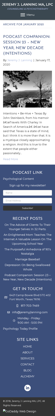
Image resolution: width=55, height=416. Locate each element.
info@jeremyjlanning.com (30, 312)
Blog (27, 370)
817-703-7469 (30, 305)
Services (27, 358)
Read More (10, 159)
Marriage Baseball (27, 259)
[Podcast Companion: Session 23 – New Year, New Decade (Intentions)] (27, 89)
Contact (27, 364)
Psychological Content (18, 179)
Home (27, 346)
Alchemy (27, 376)
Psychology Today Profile (20, 328)
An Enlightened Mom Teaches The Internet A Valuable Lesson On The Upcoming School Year (27, 239)
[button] (27, 208)
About (27, 352)
